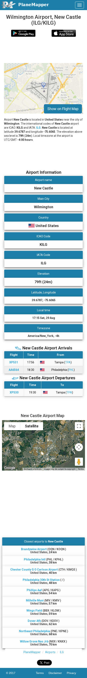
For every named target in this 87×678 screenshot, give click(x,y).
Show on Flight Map (63, 109)
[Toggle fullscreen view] (79, 426)
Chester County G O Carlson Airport (34, 569)
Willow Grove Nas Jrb (34, 641)
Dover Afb (34, 620)
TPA (68, 362)
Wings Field (34, 610)
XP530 (14, 392)
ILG (38, 127)
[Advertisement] (43, 50)
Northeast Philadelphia (34, 631)
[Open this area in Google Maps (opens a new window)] (9, 468)
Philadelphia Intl (35, 559)
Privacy (74, 673)
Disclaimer (58, 673)
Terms (81, 469)
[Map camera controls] (79, 447)
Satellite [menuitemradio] (31, 426)
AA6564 (14, 369)
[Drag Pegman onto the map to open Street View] (79, 462)
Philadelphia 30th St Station (41, 579)
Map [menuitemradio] (12, 426)
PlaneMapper (32, 652)
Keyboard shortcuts (33, 469)
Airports (50, 652)
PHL (71, 369)
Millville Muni (35, 600)
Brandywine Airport (34, 549)
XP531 (13, 362)
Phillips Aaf (34, 590)
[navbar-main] (79, 5)
